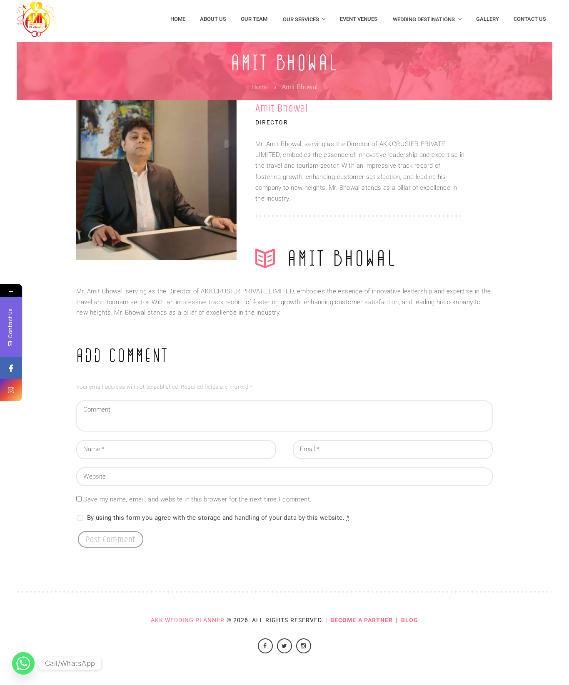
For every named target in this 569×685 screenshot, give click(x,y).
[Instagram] (11, 390)
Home (260, 87)
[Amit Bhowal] (156, 180)
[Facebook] (11, 368)
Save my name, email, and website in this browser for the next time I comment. (197, 499)
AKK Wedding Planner (188, 620)
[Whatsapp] (23, 663)
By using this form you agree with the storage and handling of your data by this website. (218, 517)
